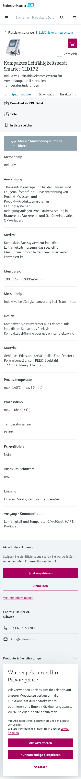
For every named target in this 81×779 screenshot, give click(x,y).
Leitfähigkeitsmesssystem (56, 32)
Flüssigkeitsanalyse (21, 32)
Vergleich (70, 54)
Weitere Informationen (18, 598)
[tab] (22, 94)
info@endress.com (23, 639)
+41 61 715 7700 (23, 628)
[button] (40, 573)
